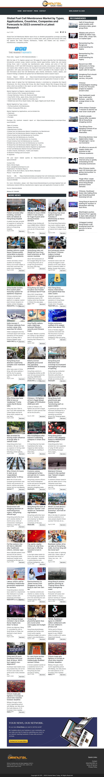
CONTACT (42, 11)
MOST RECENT (28, 11)
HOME (20, 11)
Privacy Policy (92, 767)
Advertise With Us (91, 763)
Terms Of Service (92, 765)
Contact (94, 761)
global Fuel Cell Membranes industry (29, 82)
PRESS (36, 11)
